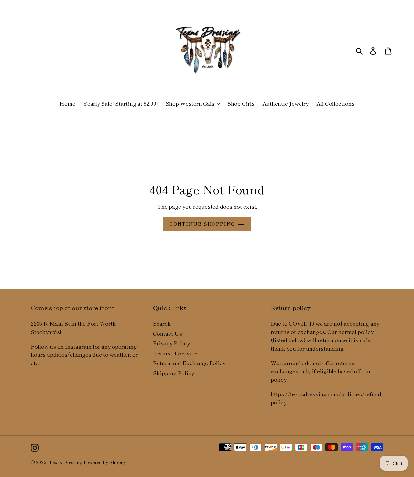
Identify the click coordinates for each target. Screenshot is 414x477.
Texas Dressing (65, 462)
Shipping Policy (173, 373)
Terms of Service (175, 353)
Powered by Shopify (105, 462)
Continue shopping (202, 223)
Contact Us (167, 333)
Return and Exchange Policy (189, 363)
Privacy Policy (171, 343)
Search (162, 323)
